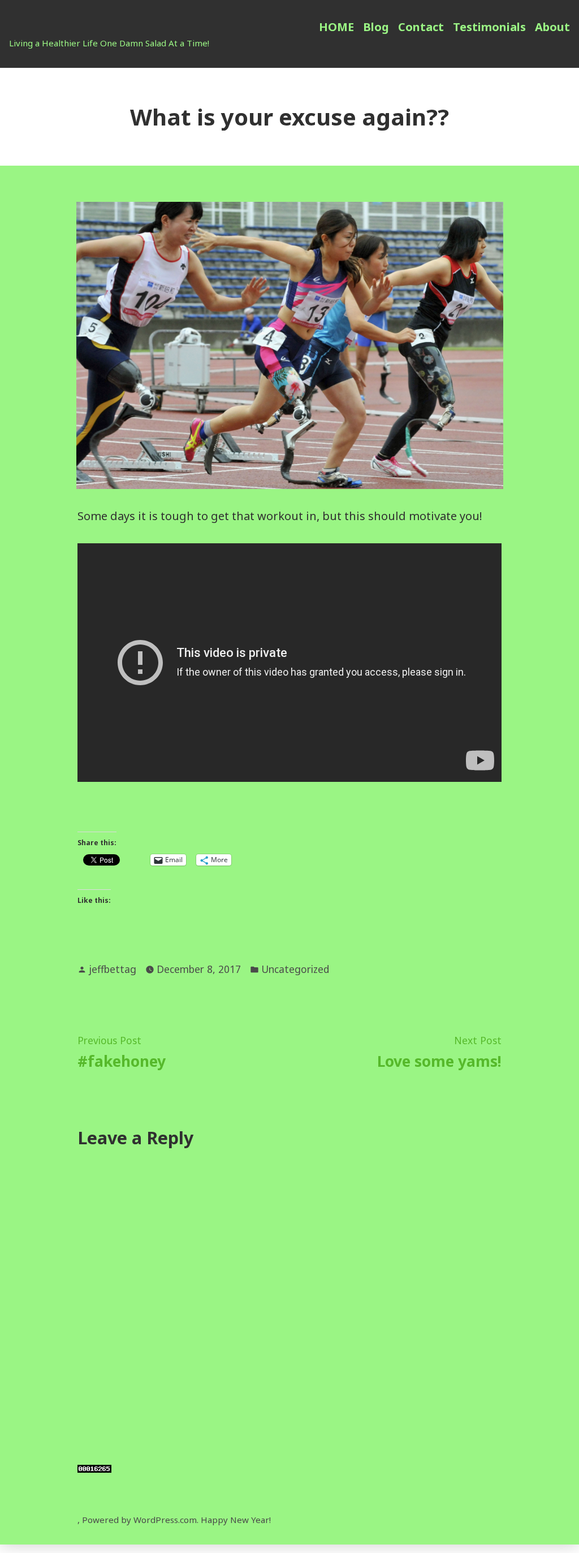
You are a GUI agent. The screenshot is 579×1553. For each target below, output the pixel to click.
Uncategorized (295, 969)
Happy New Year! (236, 1519)
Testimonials (489, 26)
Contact (421, 26)
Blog (376, 26)
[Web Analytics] (94, 1467)
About (552, 26)
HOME (336, 26)
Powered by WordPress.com (139, 1519)
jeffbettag (112, 969)
